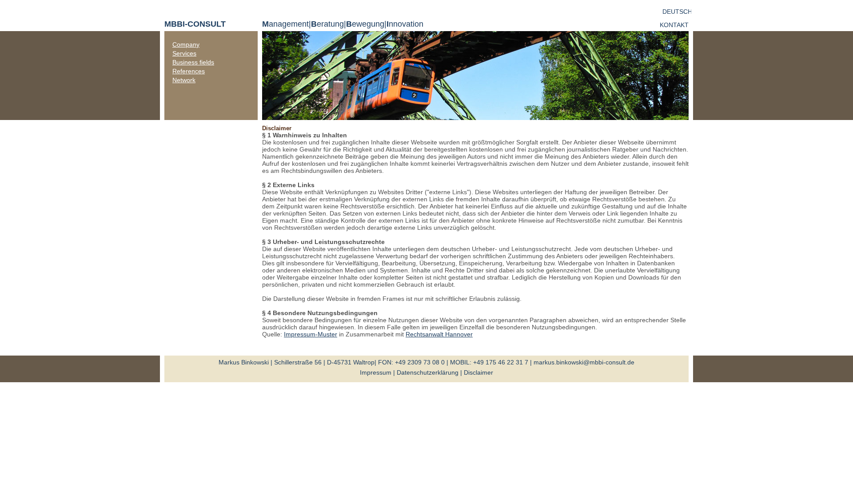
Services (184, 53)
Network (183, 80)
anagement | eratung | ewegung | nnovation (342, 24)
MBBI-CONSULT (195, 24)
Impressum (375, 372)
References (188, 71)
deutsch (677, 11)
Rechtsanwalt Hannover (439, 334)
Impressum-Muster (310, 334)
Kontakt (674, 24)
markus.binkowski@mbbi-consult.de (584, 362)
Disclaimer (478, 372)
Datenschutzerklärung (427, 372)
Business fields (193, 62)
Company (185, 44)
